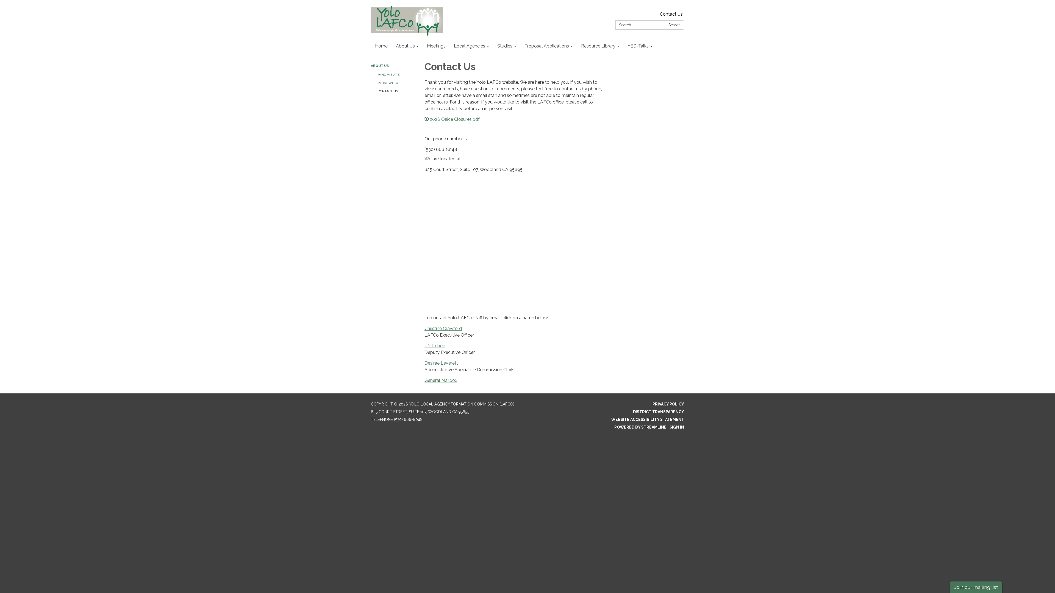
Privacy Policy (668, 404)
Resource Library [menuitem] (598, 46)
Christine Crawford (443, 328)
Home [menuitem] (381, 46)
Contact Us (671, 14)
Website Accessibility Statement (647, 419)
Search (674, 25)
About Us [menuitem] (405, 46)
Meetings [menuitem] (436, 46)
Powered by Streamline (640, 427)
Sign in (677, 427)
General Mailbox (440, 380)
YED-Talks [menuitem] (638, 46)
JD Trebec (434, 345)
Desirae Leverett (441, 363)
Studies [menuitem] (504, 46)
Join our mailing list (976, 587)
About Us (380, 66)
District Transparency (658, 412)
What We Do (388, 83)
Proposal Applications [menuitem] (546, 46)
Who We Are (388, 75)
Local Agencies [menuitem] (469, 46)
